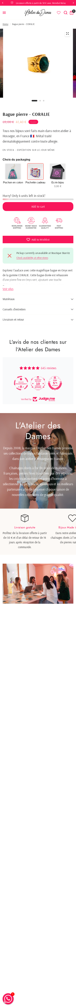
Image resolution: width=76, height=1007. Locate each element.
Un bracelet (38, 531)
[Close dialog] (72, 457)
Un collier (38, 521)
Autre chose (38, 550)
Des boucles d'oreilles (38, 540)
